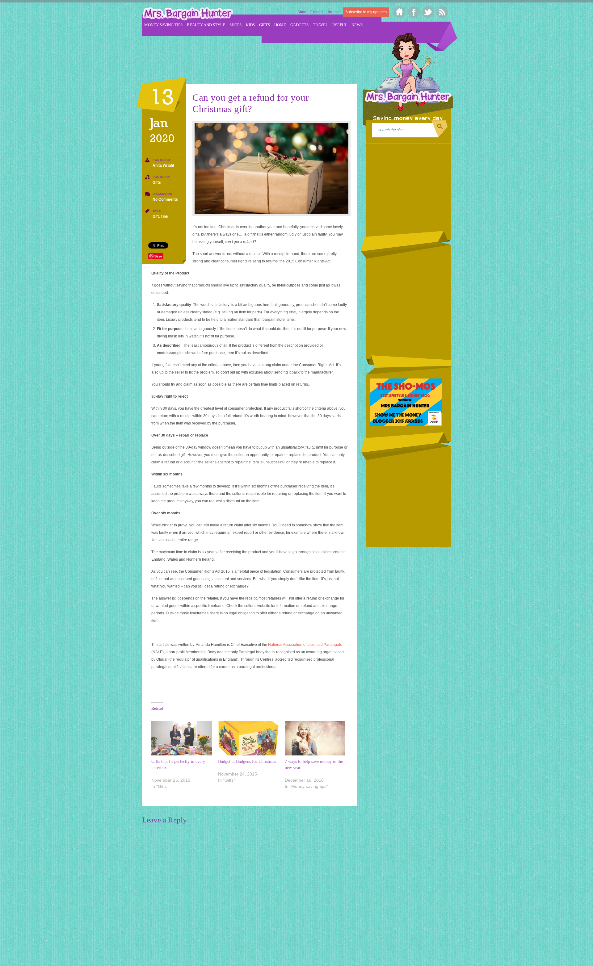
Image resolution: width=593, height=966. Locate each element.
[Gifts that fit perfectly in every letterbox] (181, 738)
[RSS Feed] (442, 12)
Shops (235, 25)
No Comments (165, 199)
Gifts (264, 25)
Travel (320, 25)
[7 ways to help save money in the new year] (315, 738)
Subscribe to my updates (366, 12)
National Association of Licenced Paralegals (305, 644)
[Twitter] (428, 12)
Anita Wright (163, 165)
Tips (164, 216)
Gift (156, 216)
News (357, 25)
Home (280, 25)
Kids (250, 25)
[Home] (399, 12)
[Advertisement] (254, 56)
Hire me (333, 12)
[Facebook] (413, 12)
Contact (316, 12)
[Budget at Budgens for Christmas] (248, 738)
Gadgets (299, 25)
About (302, 12)
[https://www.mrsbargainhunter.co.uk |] (187, 14)
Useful (339, 25)
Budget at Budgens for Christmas (247, 761)
